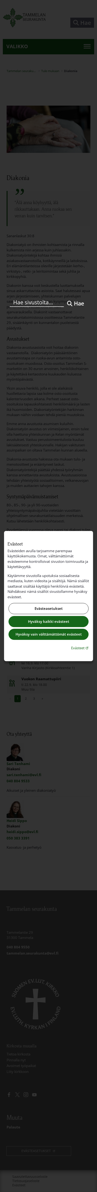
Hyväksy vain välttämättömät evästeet (49, 634)
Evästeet (80, 647)
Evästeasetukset (49, 608)
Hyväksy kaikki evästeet (48, 621)
